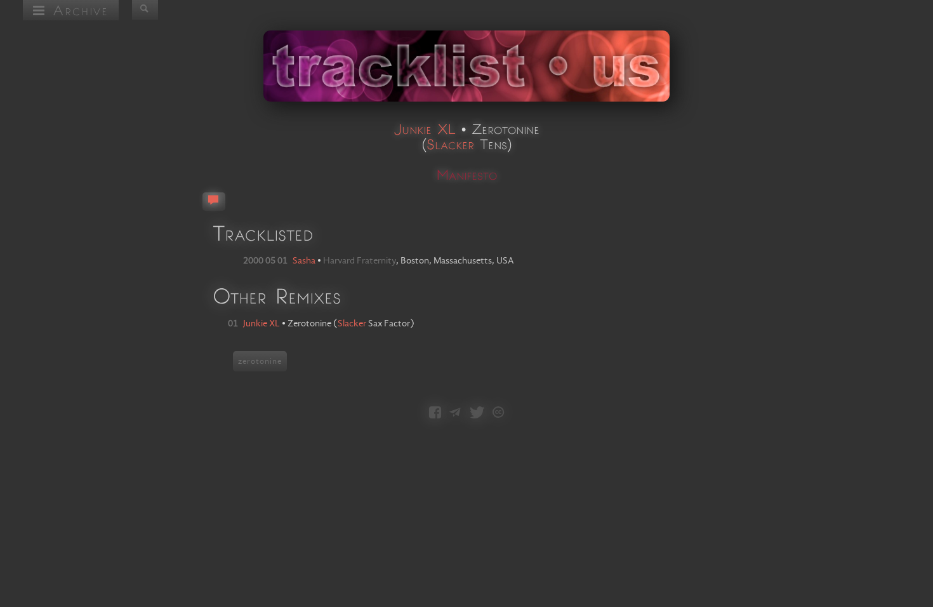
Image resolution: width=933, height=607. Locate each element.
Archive (77, 9)
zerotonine (260, 361)
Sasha (304, 261)
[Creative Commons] (498, 413)
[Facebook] (435, 413)
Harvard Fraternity (359, 261)
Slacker (450, 143)
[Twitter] (477, 413)
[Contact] (455, 413)
